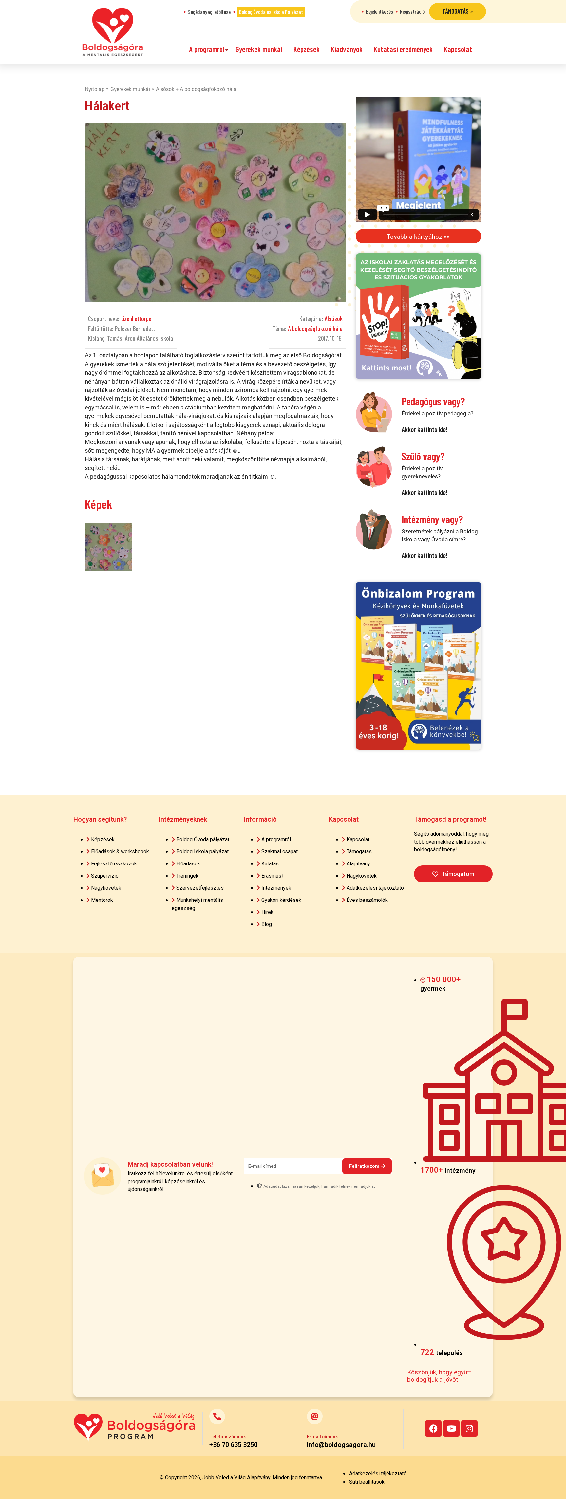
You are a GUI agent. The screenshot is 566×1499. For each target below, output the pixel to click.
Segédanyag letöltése (209, 12)
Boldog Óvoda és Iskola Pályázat (271, 12)
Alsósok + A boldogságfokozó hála (196, 88)
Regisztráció (412, 11)
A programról (206, 49)
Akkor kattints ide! (424, 429)
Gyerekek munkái (259, 49)
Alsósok (334, 318)
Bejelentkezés (379, 11)
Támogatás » (457, 11)
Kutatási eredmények (403, 49)
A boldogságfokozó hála (315, 328)
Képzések (306, 49)
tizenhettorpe (136, 318)
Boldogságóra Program (112, 32)
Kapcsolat (458, 49)
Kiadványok (347, 49)
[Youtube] (451, 1428)
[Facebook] (433, 1428)
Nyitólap (94, 88)
